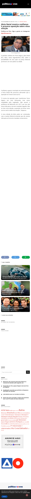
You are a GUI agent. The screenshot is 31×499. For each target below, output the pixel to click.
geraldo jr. (25, 418)
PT (11, 426)
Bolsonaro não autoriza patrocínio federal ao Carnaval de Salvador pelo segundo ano (14, 382)
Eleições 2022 (6, 418)
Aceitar (4, 496)
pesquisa (21, 424)
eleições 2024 (13, 418)
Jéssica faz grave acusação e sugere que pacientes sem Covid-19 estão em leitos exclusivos (16, 398)
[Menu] (28, 4)
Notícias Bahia (23, 21)
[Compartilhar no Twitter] (15, 257)
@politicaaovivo (6, 33)
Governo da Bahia (12, 420)
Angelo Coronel (16, 410)
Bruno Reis (16, 413)
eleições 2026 (20, 418)
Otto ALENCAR (10, 424)
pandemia (16, 424)
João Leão (24, 422)
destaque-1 (11, 415)
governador (4, 420)
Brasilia (10, 413)
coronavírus (26, 413)
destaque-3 (25, 415)
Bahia (22, 410)
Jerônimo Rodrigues (16, 422)
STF (28, 428)
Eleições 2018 (21, 416)
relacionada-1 (17, 426)
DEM (7, 414)
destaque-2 (18, 415)
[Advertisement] (15, 76)
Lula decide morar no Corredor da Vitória (13, 394)
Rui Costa (15, 428)
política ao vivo (26, 423)
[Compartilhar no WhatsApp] (26, 257)
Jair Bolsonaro (21, 420)
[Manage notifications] (27, 495)
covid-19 (3, 414)
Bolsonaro (4, 413)
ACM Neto (5, 410)
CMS (22, 413)
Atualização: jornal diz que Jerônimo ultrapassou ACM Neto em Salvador (15, 391)
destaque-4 (4, 416)
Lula (5, 424)
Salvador (24, 428)
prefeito (4, 426)
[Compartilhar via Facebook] (5, 257)
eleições (15, 416)
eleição (10, 416)
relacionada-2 (6, 428)
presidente (8, 426)
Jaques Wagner (5, 422)
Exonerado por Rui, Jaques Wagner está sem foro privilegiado (16, 386)
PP (1, 426)
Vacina (2, 430)
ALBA (11, 410)
